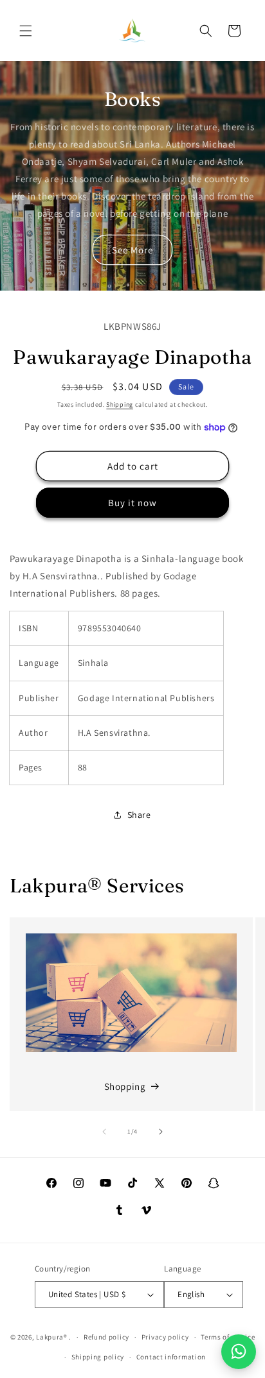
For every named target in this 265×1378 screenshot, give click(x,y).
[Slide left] (104, 1132)
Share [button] (139, 815)
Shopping (125, 1086)
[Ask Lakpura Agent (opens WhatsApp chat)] (238, 1351)
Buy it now (132, 503)
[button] (26, 31)
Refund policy (106, 1336)
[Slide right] (161, 1132)
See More (132, 250)
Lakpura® (52, 1336)
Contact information (171, 1356)
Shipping (119, 404)
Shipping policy (98, 1356)
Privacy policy (165, 1336)
